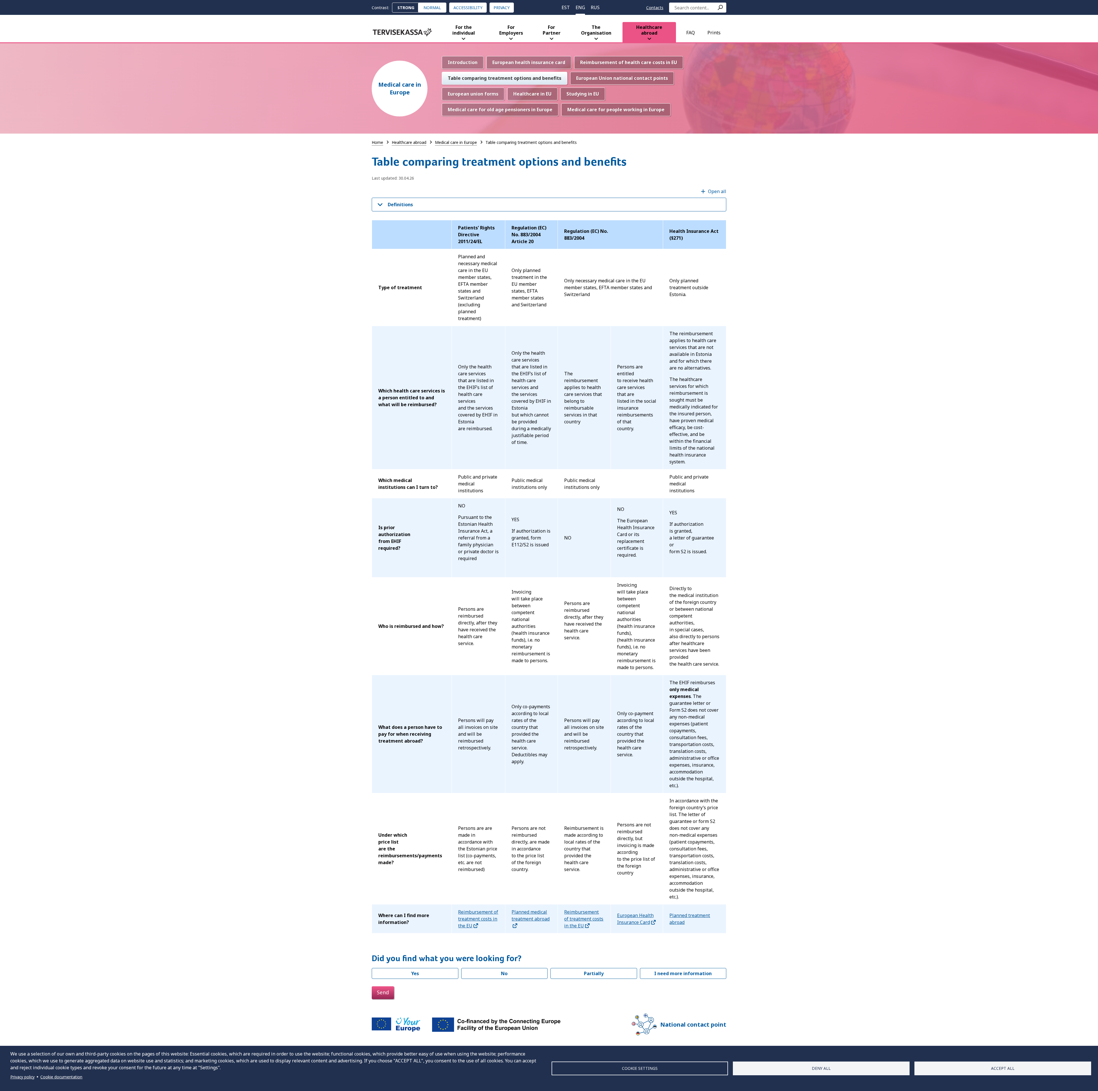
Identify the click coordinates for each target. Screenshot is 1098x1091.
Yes (415, 973)
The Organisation (596, 30)
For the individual (463, 30)
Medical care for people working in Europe (616, 109)
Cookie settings (640, 1068)
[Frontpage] (402, 32)
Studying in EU (582, 94)
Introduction (463, 62)
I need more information (683, 973)
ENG (580, 7)
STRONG (405, 7)
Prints (714, 32)
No (504, 973)
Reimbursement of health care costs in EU (628, 62)
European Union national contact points (622, 78)
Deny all (821, 1068)
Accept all (1003, 1068)
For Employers (511, 30)
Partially (594, 973)
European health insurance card (528, 62)
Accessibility (467, 7)
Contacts (654, 7)
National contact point (693, 1024)
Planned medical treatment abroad (531, 915)
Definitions (400, 204)
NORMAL (432, 7)
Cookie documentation (61, 1077)
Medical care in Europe (399, 88)
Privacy (502, 7)
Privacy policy (22, 1077)
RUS (595, 7)
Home (377, 142)
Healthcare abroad (649, 30)
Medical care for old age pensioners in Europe (500, 109)
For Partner (551, 30)
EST (566, 7)
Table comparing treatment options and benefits (504, 78)
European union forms (473, 94)
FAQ (690, 32)
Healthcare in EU (532, 94)
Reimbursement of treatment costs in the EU (478, 919)
